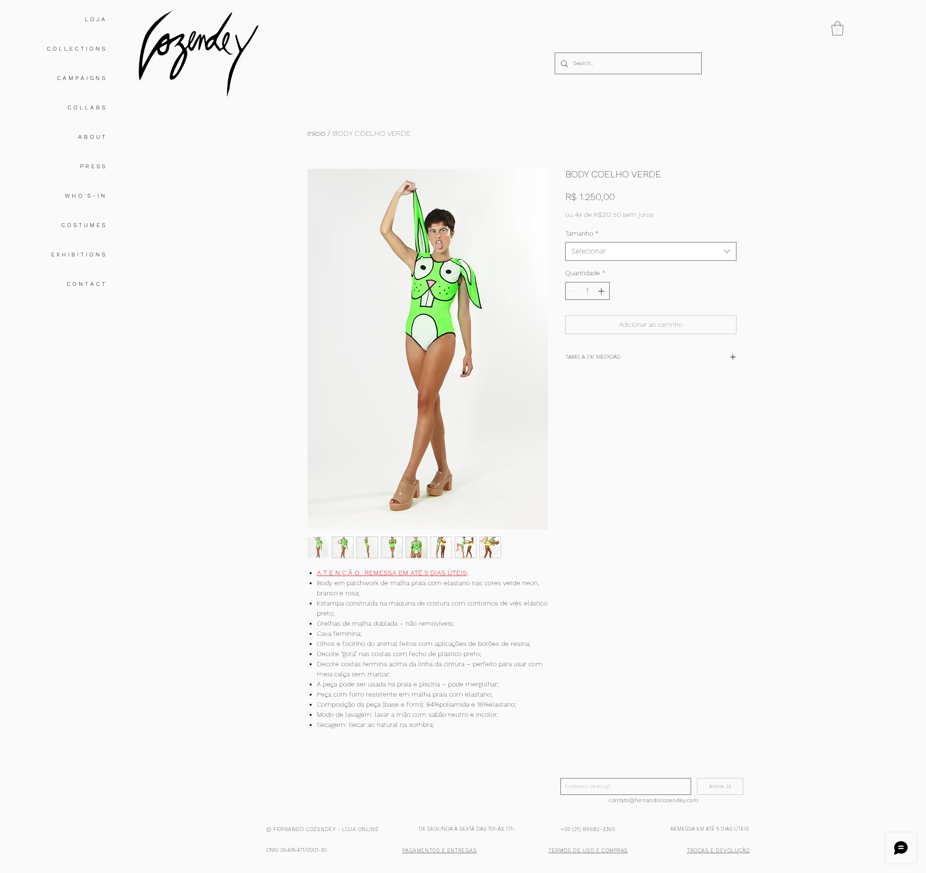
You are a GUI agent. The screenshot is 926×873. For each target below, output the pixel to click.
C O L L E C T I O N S (76, 48)
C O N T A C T (86, 284)
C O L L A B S (86, 107)
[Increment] (602, 290)
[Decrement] (573, 290)
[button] (837, 28)
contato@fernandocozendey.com (653, 800)
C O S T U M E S (83, 225)
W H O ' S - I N (85, 195)
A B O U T (91, 137)
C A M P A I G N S (81, 78)
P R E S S (92, 166)
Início (316, 133)
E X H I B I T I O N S (78, 254)
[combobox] (650, 251)
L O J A (95, 19)
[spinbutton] (587, 290)
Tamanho (582, 233)
